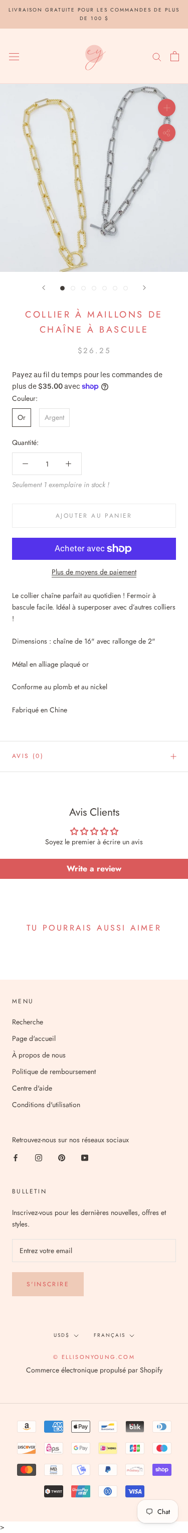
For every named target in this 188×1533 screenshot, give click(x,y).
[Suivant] (144, 287)
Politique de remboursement (54, 1071)
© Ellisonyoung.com (94, 1357)
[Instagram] (38, 1157)
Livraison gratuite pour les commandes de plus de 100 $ (94, 14)
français (109, 1335)
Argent (54, 417)
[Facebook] (15, 1157)
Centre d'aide (32, 1088)
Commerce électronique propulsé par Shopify (94, 1370)
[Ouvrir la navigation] (14, 56)
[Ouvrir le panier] (174, 56)
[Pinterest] (61, 1157)
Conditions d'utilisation (46, 1105)
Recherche (27, 1022)
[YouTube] (84, 1157)
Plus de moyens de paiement (94, 572)
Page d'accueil (34, 1038)
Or (22, 417)
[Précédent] (43, 287)
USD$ (62, 1335)
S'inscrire (48, 1284)
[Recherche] (156, 56)
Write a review (94, 868)
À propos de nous (39, 1055)
